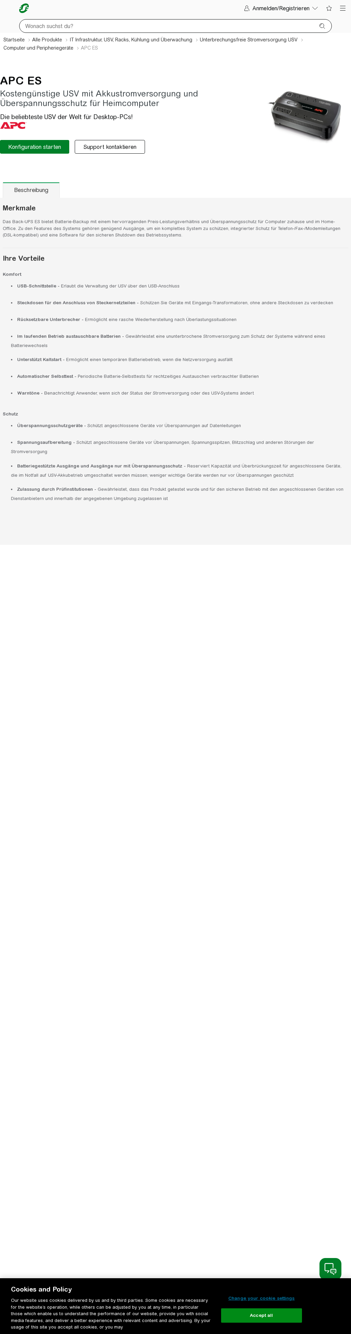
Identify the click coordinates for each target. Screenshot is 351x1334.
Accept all (261, 1315)
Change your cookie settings (261, 1298)
